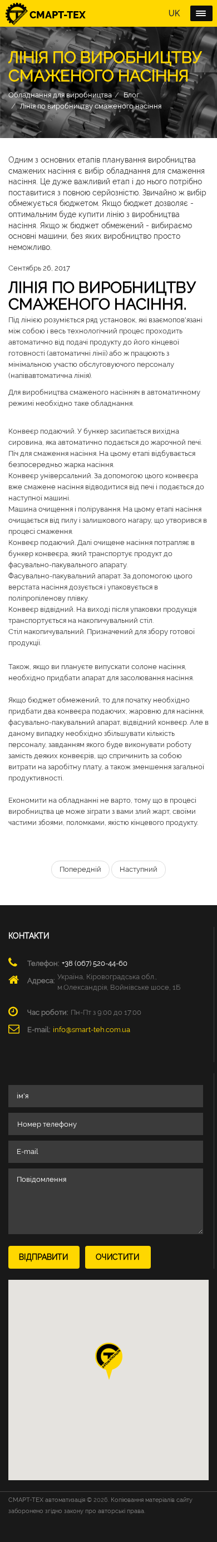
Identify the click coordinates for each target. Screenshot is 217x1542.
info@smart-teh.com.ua (91, 1029)
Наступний (138, 869)
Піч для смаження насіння (52, 453)
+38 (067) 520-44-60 (94, 963)
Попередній (80, 869)
